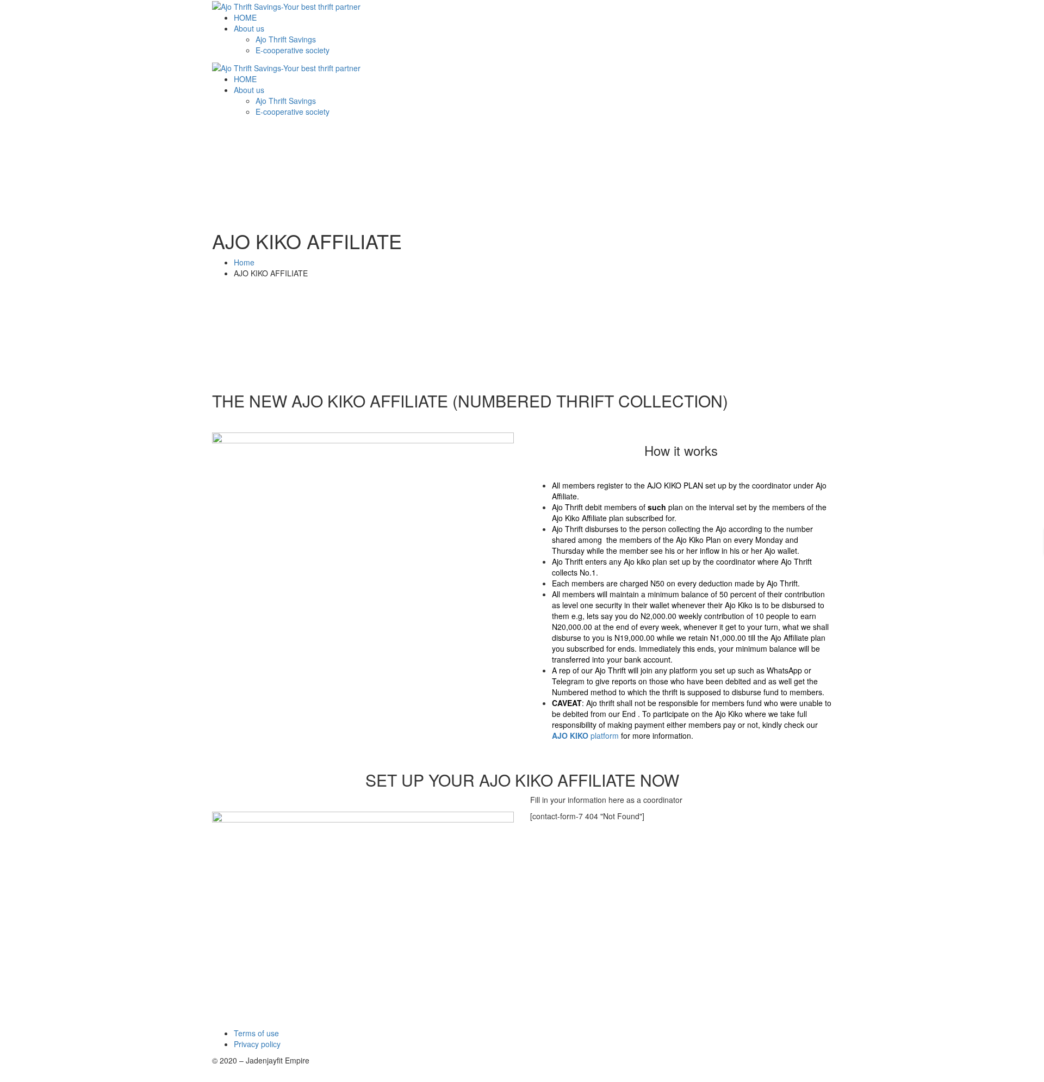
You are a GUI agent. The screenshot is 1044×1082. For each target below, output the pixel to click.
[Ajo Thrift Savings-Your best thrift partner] (286, 5)
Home (244, 262)
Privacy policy (257, 1043)
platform (585, 735)
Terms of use (256, 1033)
